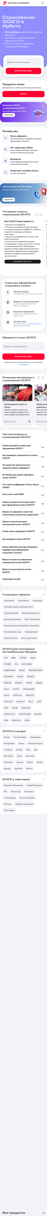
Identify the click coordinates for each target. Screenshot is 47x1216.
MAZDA (22, 670)
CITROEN (22, 657)
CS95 (6, 708)
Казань (21, 743)
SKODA (29, 682)
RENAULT (18, 682)
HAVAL (32, 657)
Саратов (19, 762)
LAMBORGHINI (9, 670)
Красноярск (8, 756)
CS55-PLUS (25, 708)
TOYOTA (16, 689)
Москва (7, 737)
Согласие (7, 804)
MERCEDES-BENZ (35, 670)
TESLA (6, 689)
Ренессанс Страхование (13, 785)
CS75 (39, 701)
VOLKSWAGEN (28, 689)
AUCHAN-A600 (25, 714)
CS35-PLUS (17, 695)
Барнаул (7, 768)
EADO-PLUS (16, 720)
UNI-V (31, 701)
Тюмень (30, 762)
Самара (19, 749)
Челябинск (8, 749)
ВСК (5, 791)
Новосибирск (35, 737)
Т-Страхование (10, 797)
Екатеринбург (9, 743)
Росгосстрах (16, 791)
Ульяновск (18, 768)
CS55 (6, 720)
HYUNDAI (7, 664)
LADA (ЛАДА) (26, 664)
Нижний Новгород (35, 743)
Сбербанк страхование (24, 804)
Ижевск (40, 762)
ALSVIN (15, 708)
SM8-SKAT (30, 695)
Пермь (19, 756)
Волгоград (30, 756)
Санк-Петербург (20, 737)
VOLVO (6, 695)
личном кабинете (33, 324)
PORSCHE (7, 682)
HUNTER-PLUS (9, 714)
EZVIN (27, 720)
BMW (13, 657)
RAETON (37, 714)
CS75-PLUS (8, 701)
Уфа (35, 749)
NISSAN (20, 676)
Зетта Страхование (27, 797)
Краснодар (8, 762)
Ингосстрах (29, 791)
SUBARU (39, 682)
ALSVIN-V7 (20, 701)
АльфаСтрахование (34, 785)
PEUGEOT (30, 676)
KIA (16, 664)
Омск (28, 749)
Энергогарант (9, 810)
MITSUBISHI (8, 676)
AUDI (6, 657)
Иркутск (29, 768)
